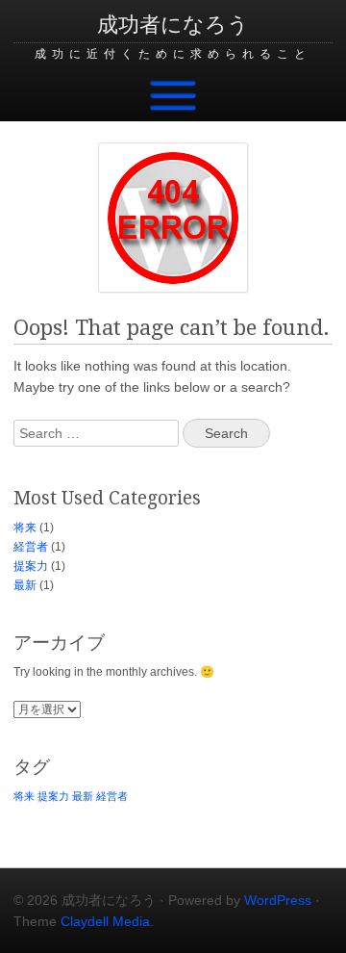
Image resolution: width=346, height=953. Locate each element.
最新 (25, 585)
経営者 (30, 547)
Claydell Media (105, 921)
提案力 (30, 566)
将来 (25, 527)
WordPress (277, 900)
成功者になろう (173, 25)
